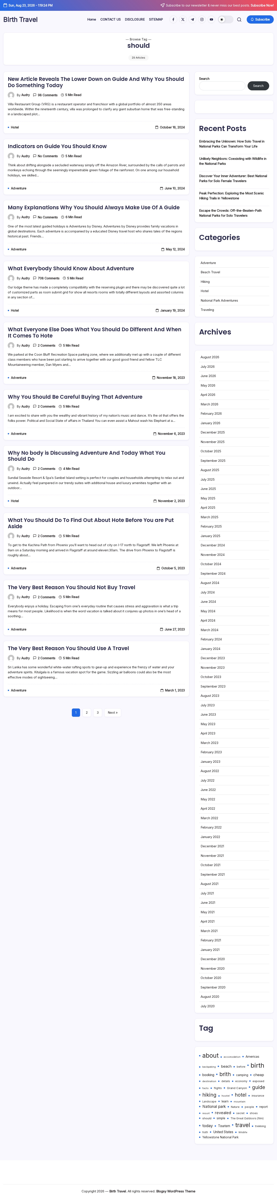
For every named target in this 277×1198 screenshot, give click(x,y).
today (207, 1125)
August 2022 (210, 771)
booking (208, 1075)
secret (240, 1113)
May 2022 (208, 799)
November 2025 (213, 442)
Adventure (208, 263)
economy (241, 1081)
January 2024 (210, 649)
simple (221, 1118)
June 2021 (208, 902)
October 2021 (210, 865)
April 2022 (208, 808)
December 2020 (213, 959)
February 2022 (211, 827)
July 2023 (208, 705)
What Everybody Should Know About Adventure (71, 268)
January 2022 (210, 837)
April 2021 (207, 921)
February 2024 (211, 639)
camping (242, 1075)
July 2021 (207, 893)
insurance (258, 1095)
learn (225, 1101)
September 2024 (213, 573)
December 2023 (213, 658)
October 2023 (211, 677)
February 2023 (211, 752)
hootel (226, 1095)
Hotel (205, 291)
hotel (240, 1095)
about (210, 1055)
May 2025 (208, 498)
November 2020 (213, 968)
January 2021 (210, 950)
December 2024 (213, 545)
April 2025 (208, 507)
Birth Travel (20, 19)
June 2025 (208, 489)
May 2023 (208, 724)
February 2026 (211, 413)
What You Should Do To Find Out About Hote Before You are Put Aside (91, 523)
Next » (113, 712)
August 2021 (209, 884)
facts (205, 1088)
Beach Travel (210, 272)
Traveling (207, 310)
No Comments (48, 156)
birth (257, 1065)
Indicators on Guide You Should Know (57, 146)
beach (226, 1066)
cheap (258, 1075)
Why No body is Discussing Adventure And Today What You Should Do (86, 456)
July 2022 (207, 780)
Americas (252, 1057)
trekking (260, 1126)
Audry (25, 95)
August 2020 (210, 997)
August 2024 (210, 583)
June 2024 (208, 602)
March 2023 (209, 743)
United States (223, 1132)
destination (209, 1081)
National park (214, 1106)
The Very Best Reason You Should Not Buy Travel (71, 587)
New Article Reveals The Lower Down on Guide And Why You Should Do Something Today (96, 82)
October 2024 (211, 564)
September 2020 (213, 987)
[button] (226, 19)
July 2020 (208, 1006)
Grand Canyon (237, 1088)
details (225, 1081)
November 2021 (212, 856)
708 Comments (49, 278)
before (241, 1066)
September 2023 (213, 686)
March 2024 (209, 630)
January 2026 (210, 423)
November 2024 (213, 555)
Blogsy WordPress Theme (175, 1191)
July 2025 (208, 479)
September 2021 (213, 874)
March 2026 (209, 404)
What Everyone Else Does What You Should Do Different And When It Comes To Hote (94, 332)
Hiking (205, 282)
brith (225, 1074)
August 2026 (210, 357)
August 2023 (210, 696)
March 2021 (209, 931)
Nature (235, 1106)
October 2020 (211, 978)
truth (205, 1132)
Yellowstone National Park (220, 1137)
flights (218, 1088)
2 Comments (46, 345)
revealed (223, 1112)
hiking (209, 1095)
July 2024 (208, 592)
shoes (254, 1113)
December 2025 (213, 432)
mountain (239, 1101)
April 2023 (208, 733)
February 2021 (211, 940)
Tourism (224, 1126)
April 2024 (208, 620)
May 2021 (207, 912)
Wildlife (242, 1132)
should (206, 1118)
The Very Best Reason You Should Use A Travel (68, 648)
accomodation (232, 1057)
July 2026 (208, 367)
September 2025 (213, 461)
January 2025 (210, 536)
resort (206, 1113)
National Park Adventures (219, 300)
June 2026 (208, 376)
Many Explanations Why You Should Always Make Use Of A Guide (94, 207)
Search (204, 79)
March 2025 (209, 517)
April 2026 (208, 395)
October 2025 (211, 451)
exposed (258, 1081)
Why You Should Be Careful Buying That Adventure (75, 396)
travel (242, 1124)
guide (258, 1087)
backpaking (209, 1066)
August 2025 (210, 470)
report (263, 1106)
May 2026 (208, 385)
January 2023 (210, 762)
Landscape (209, 1101)
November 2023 (213, 667)
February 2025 (211, 526)
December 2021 (212, 846)
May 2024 (208, 611)
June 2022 (208, 790)
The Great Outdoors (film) (247, 1118)
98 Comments (48, 95)
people (249, 1106)
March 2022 (209, 818)
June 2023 (208, 714)
